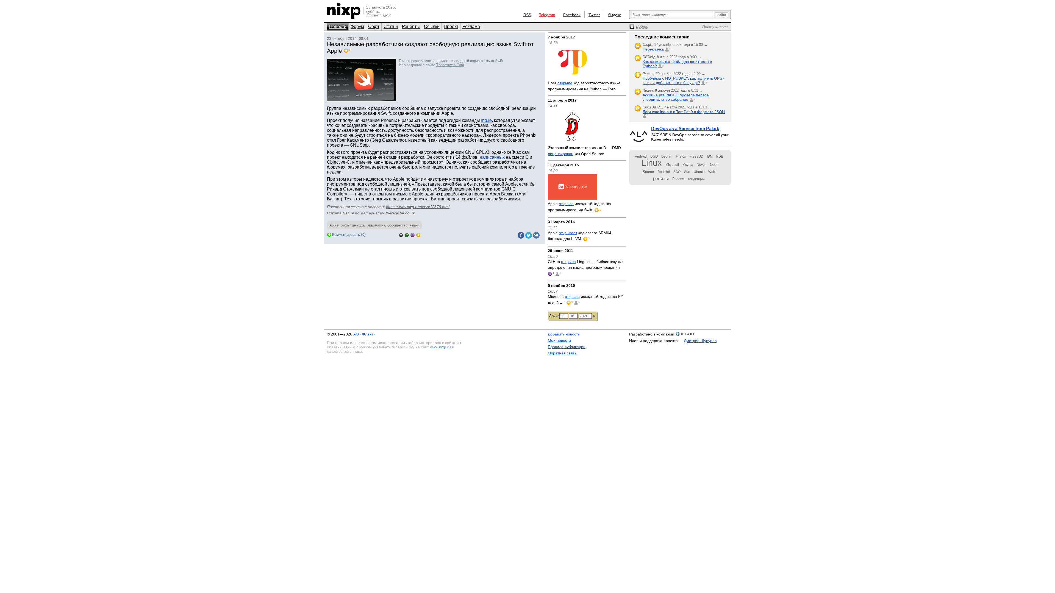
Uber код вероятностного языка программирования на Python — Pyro (584, 86)
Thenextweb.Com (450, 65)
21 (670, 49)
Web (711, 172)
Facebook (572, 15)
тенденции (696, 179)
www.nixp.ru (440, 347)
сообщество (397, 225)
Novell (701, 164)
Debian (666, 156)
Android (641, 156)
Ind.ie (486, 120)
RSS (527, 15)
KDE (719, 156)
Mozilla (687, 164)
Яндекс (614, 15)
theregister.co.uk (400, 213)
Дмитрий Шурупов (700, 341)
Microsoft (672, 164)
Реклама (471, 26)
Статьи (391, 26)
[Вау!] (418, 234)
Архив (554, 316)
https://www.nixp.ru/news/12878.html (417, 207)
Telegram (547, 15)
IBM (710, 156)
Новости (337, 26)
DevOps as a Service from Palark (685, 128)
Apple (333, 225)
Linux (652, 163)
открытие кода (353, 225)
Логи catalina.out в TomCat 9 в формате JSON (684, 112)
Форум (357, 26)
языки (414, 225)
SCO (677, 172)
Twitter (594, 15)
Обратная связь (562, 353)
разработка (376, 225)
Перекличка (653, 49)
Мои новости (559, 340)
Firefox (681, 156)
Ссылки (432, 26)
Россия (678, 179)
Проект (451, 26)
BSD (654, 156)
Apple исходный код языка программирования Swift (579, 207)
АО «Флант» (364, 334)
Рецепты (411, 26)
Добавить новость (564, 334)
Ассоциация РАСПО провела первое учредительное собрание (676, 97)
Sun (687, 172)
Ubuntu (699, 172)
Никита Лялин (340, 213)
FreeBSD (696, 156)
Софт (373, 26)
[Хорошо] (412, 234)
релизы (661, 178)
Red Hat (663, 172)
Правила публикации (566, 347)
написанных (492, 157)
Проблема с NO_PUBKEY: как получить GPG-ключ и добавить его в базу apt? (683, 80)
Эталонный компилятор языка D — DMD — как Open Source (587, 151)
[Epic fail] (401, 234)
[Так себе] (407, 234)
